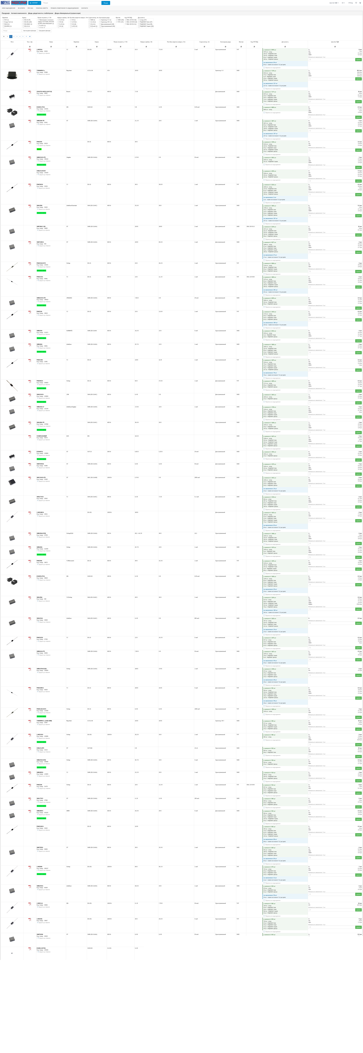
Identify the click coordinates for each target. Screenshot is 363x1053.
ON (67, 107)
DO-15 (27, 20)
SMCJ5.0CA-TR (41, 477)
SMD (92, 20)
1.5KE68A (39, 866)
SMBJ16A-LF (40, 407)
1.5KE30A (39, 919)
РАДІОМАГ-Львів (146, 24)
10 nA (92, 24)
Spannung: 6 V (106, 20)
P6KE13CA (40, 277)
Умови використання (52, 1051)
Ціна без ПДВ (333, 3)
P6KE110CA (40, 826)
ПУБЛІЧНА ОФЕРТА (42, 8)
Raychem (69, 70)
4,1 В (61, 20)
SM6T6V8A (40, 934)
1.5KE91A (39, 49)
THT (120, 22)
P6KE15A (39, 311)
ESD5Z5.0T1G (41, 576)
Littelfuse (68, 344)
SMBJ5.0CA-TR (41, 157)
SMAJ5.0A (40, 618)
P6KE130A (40, 360)
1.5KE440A (40, 1023)
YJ (67, 49)
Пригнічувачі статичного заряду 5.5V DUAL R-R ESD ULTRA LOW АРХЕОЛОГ (46, 21)
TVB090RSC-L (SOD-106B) (44, 720)
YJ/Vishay (69, 597)
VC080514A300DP (42, 436)
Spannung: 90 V (106, 22)
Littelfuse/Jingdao (71, 407)
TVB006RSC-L (41, 70)
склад (143, 20)
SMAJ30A (39, 205)
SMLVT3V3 (40, 798)
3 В (73, 20)
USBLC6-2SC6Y (41, 171)
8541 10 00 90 (131, 22)
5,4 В (61, 24)
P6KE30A (39, 141)
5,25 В (74, 26)
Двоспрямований (107, 24)
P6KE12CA (40, 637)
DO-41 (27, 26)
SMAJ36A (39, 597)
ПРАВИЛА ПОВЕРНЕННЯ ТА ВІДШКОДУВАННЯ (65, 8)
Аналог (39, 149)
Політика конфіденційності (39, 1051)
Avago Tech (8, 22)
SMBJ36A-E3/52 (41, 533)
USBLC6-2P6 (40, 748)
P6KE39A (39, 560)
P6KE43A (39, 969)
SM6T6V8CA (40, 464)
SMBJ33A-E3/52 (41, 760)
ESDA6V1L (40, 451)
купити (358, 59)
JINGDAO (69, 298)
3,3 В (73, 22)
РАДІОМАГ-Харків (147, 26)
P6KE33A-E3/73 (41, 263)
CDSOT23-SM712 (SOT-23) (44, 91)
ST (67, 120)
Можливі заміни (41, 114)
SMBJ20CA (40, 772)
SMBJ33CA (40, 886)
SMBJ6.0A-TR (41, 651)
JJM (67, 394)
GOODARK (69, 969)
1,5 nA (93, 22)
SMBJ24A (39, 547)
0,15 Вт (42, 25)
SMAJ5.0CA (40, 394)
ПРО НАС (30, 8)
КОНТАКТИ (84, 8)
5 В (61, 22)
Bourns (68, 91)
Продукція (6, 13)
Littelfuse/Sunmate (71, 205)
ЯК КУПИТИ (21, 8)
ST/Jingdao (69, 981)
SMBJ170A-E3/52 (42, 668)
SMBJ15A (39, 330)
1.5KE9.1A (40, 903)
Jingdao (68, 157)
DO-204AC (28, 24)
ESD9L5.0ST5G (41, 948)
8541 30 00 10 (131, 24)
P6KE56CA (40, 381)
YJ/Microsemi (70, 560)
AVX (6, 20)
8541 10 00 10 (131, 20)
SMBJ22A (39, 344)
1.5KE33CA (40, 734)
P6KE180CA (40, 688)
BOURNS (8, 26)
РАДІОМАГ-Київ (146, 22)
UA (343, 3)
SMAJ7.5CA (40, 496)
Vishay (68, 263)
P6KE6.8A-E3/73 (41, 709)
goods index (11, 1049)
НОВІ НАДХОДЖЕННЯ (8, 8)
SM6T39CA (40, 847)
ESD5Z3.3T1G (41, 107)
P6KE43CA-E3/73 (42, 1002)
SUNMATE (69, 330)
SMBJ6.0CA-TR (41, 298)
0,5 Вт (42, 28)
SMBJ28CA (40, 811)
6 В (61, 26)
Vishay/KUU (69, 533)
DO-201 (28, 22)
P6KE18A (39, 784)
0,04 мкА (93, 26)
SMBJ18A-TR (40, 120)
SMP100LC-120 (41, 226)
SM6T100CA (40, 242)
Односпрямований (108, 26)
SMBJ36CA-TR (41, 981)
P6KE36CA (40, 184)
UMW (67, 811)
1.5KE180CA (40, 512)
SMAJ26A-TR (40, 422)
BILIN (6, 24)
